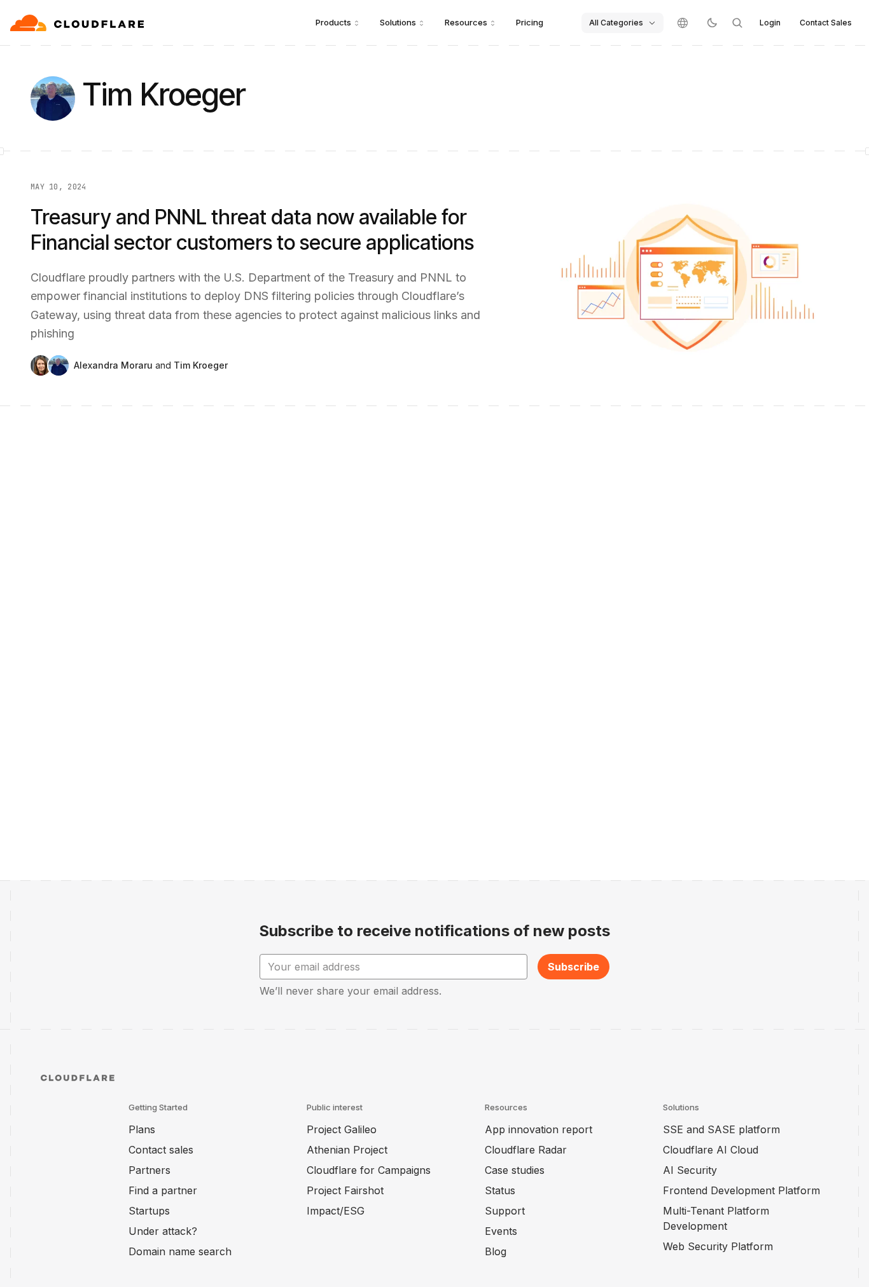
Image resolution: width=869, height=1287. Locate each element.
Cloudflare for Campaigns (369, 1170)
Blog (495, 1251)
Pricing (529, 22)
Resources (466, 22)
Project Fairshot (345, 1190)
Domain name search (180, 1251)
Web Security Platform (718, 1246)
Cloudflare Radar (526, 1149)
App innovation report (538, 1129)
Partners (149, 1170)
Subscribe (573, 966)
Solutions (398, 22)
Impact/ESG (336, 1210)
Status (500, 1190)
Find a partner (163, 1190)
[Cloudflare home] (78, 23)
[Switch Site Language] (683, 22)
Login (770, 22)
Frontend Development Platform (741, 1190)
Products (333, 22)
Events (501, 1231)
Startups (149, 1210)
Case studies (515, 1170)
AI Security (690, 1170)
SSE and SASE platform (721, 1129)
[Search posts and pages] (737, 23)
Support (505, 1210)
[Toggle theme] (712, 23)
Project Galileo (342, 1129)
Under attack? (163, 1231)
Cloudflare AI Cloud (710, 1149)
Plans (142, 1129)
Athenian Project (347, 1149)
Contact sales (161, 1149)
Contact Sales (826, 22)
